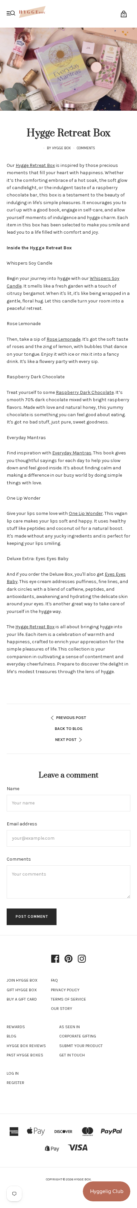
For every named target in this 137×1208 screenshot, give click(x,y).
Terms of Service (68, 999)
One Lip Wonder (86, 513)
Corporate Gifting (77, 1036)
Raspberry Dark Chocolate (85, 392)
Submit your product (81, 1045)
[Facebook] (55, 959)
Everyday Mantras (71, 453)
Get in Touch (72, 1055)
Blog (11, 1036)
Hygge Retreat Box (35, 165)
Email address (22, 824)
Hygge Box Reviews (26, 1045)
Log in (13, 1073)
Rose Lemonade (63, 339)
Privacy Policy (65, 990)
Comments (86, 148)
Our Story (61, 1008)
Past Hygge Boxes (25, 1055)
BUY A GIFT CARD (22, 999)
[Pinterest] (68, 959)
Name (13, 788)
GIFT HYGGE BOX (22, 990)
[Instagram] (82, 959)
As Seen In (69, 1027)
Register (15, 1082)
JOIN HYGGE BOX (22, 980)
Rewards (16, 1027)
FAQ (54, 980)
